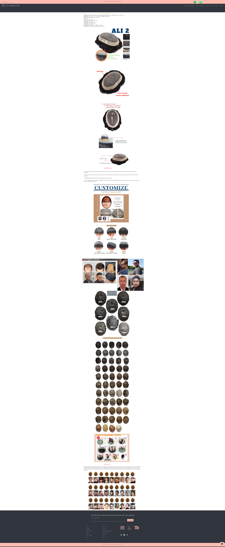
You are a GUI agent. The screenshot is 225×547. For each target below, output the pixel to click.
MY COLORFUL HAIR (12, 6)
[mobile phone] (200, 2)
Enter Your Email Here (95, 518)
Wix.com (121, 544)
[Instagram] (121, 535)
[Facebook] (127, 535)
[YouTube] (124, 535)
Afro (87, 537)
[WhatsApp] (195, 2)
